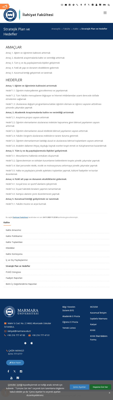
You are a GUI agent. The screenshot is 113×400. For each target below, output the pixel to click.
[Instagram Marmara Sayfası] (92, 4)
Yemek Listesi (69, 327)
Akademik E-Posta (71, 316)
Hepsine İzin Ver (100, 387)
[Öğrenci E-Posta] (61, 4)
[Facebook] (8, 371)
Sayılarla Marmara (98, 318)
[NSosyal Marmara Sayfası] (100, 4)
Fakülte (66, 28)
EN (104, 4)
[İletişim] (77, 4)
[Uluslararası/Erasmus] (73, 4)
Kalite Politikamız (14, 236)
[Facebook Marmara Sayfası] (84, 4)
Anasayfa (55, 28)
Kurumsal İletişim (98, 312)
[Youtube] (11, 377)
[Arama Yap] (109, 5)
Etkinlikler (10, 248)
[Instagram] (21, 371)
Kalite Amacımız (13, 230)
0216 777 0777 (15, 353)
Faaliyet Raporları (14, 278)
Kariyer (93, 324)
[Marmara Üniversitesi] (10, 14)
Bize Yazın (16, 362)
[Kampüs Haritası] (81, 4)
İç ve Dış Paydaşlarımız (17, 260)
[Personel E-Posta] (65, 4)
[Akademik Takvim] (69, 4)
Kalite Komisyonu (14, 254)
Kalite (75, 28)
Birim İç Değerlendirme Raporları (21, 284)
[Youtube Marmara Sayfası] (96, 4)
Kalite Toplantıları (14, 242)
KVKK (92, 330)
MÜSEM (94, 306)
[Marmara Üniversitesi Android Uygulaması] (25, 343)
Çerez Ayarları (79, 387)
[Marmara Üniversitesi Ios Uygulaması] (31, 343)
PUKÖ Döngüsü (13, 272)
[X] (14, 371)
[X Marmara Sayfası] (88, 4)
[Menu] (105, 11)
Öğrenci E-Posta (70, 322)
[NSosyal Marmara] (17, 377)
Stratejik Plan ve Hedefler (18, 266)
